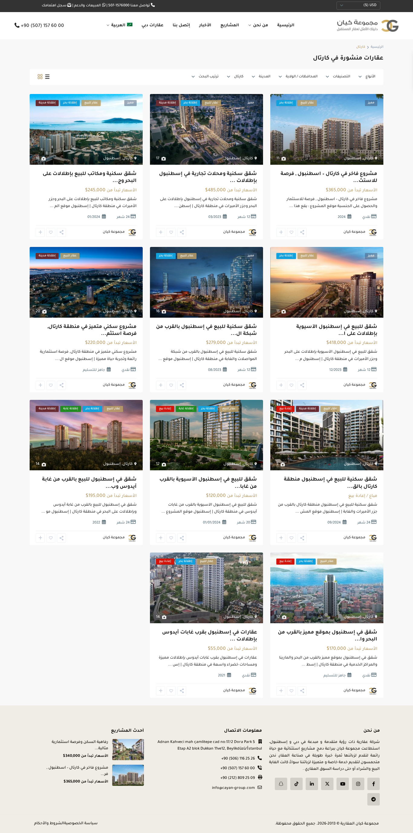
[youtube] (343, 784)
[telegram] (373, 799)
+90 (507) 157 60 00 (42, 26)
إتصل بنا (181, 25)
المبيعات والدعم (87, 6)
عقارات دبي (152, 25)
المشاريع (229, 25)
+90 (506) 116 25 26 (238, 759)
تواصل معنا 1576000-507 (129, 6)
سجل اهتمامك (54, 6)
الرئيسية (285, 25)
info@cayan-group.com (233, 788)
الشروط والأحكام (49, 824)
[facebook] (373, 784)
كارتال (238, 77)
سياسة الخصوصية (81, 824)
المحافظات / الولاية (301, 77)
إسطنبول (352, 159)
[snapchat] (281, 784)
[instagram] (358, 784)
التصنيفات (341, 77)
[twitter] (327, 784)
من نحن (260, 25)
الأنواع (370, 77)
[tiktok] (296, 784)
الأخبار (205, 25)
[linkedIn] (312, 784)
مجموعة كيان (354, 232)
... (291, 206)
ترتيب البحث (209, 77)
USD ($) (369, 6)
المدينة (264, 77)
